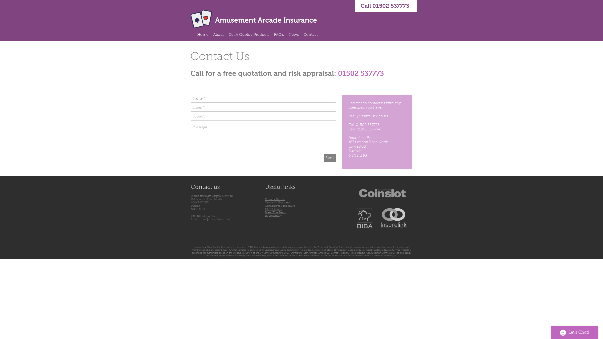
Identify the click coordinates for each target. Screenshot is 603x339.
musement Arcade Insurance (268, 20)
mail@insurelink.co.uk (368, 116)
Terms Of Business (278, 202)
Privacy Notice (275, 199)
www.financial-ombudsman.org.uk (377, 256)
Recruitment (273, 215)
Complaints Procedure (280, 206)
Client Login (273, 209)
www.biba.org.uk (264, 247)
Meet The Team (275, 212)
